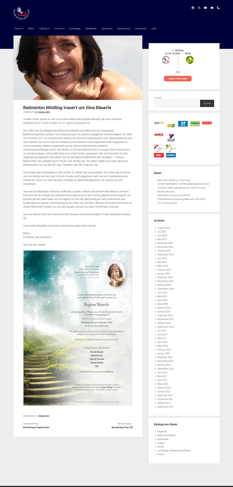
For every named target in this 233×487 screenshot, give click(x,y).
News (31, 28)
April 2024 (162, 300)
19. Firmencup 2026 (167, 203)
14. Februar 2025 (42, 112)
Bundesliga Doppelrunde (36, 427)
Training (43, 28)
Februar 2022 (164, 387)
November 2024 (165, 281)
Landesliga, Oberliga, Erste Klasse (174, 450)
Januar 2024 (163, 311)
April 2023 (162, 342)
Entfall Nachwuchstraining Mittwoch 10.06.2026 (181, 199)
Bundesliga (75, 28)
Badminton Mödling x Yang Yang (173, 180)
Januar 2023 (163, 353)
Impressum (140, 28)
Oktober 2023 (164, 323)
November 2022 (165, 361)
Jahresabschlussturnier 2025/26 (173, 195)
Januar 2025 (163, 273)
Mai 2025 (162, 262)
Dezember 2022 (165, 357)
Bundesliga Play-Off (122, 427)
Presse (160, 454)
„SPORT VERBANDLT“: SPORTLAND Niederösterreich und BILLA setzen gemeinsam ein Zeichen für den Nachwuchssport (183, 188)
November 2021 (165, 399)
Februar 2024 (164, 308)
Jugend (161, 443)
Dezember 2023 (165, 315)
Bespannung (123, 28)
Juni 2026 (162, 235)
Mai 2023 (162, 338)
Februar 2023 (164, 349)
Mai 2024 (162, 296)
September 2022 (165, 368)
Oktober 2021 (164, 403)
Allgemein (44, 416)
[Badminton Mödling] (21, 18)
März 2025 (162, 266)
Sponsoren (107, 28)
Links (153, 28)
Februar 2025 (164, 269)
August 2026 (163, 228)
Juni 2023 (162, 334)
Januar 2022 (163, 391)
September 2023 (165, 327)
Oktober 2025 (164, 250)
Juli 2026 (161, 231)
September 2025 (165, 254)
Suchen (158, 98)
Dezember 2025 (165, 243)
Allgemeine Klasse (166, 435)
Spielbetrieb (91, 28)
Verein (18, 28)
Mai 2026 (162, 239)
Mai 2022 (162, 376)
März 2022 (162, 384)
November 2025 (165, 247)
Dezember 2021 (165, 395)
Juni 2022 (162, 372)
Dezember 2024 (165, 277)
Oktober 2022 (164, 365)
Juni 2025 (162, 258)
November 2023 (165, 319)
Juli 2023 (161, 330)
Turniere (58, 28)
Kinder (160, 446)
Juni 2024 (162, 292)
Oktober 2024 (164, 285)
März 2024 (162, 304)
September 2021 (165, 406)
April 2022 (162, 380)
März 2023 (162, 346)
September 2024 (165, 289)
